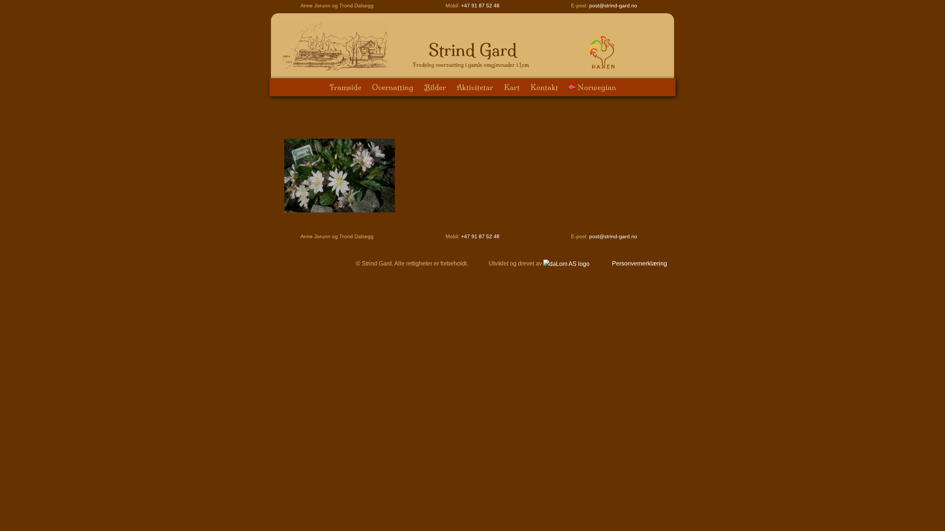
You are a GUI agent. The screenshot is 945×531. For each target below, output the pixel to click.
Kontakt (544, 87)
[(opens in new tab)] (603, 52)
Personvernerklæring (639, 263)
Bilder (435, 87)
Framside (345, 87)
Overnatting (392, 87)
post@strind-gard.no (613, 5)
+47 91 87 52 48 (480, 5)
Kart (512, 87)
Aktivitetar (475, 87)
